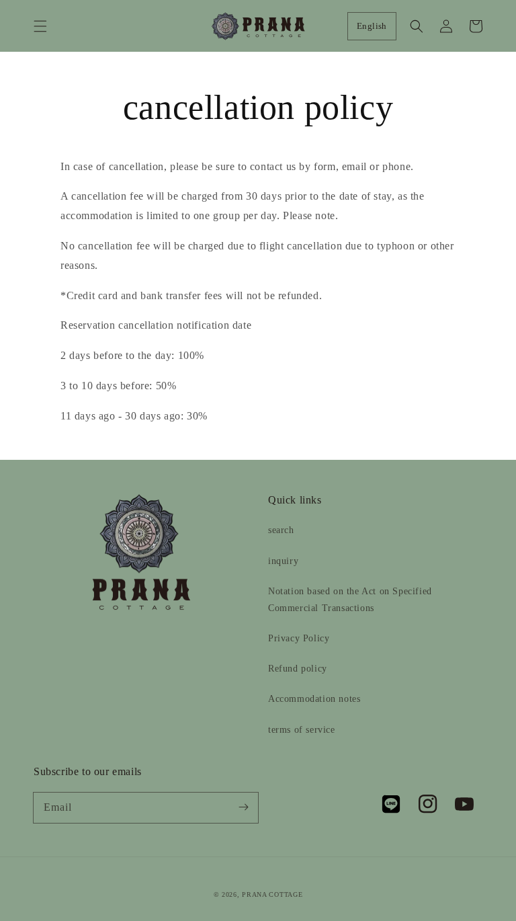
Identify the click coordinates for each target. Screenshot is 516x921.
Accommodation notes (314, 699)
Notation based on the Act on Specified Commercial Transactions (350, 599)
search (281, 530)
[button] (40, 26)
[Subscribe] (243, 807)
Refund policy (297, 669)
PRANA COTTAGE (272, 894)
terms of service (301, 730)
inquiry (283, 561)
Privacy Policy (298, 638)
